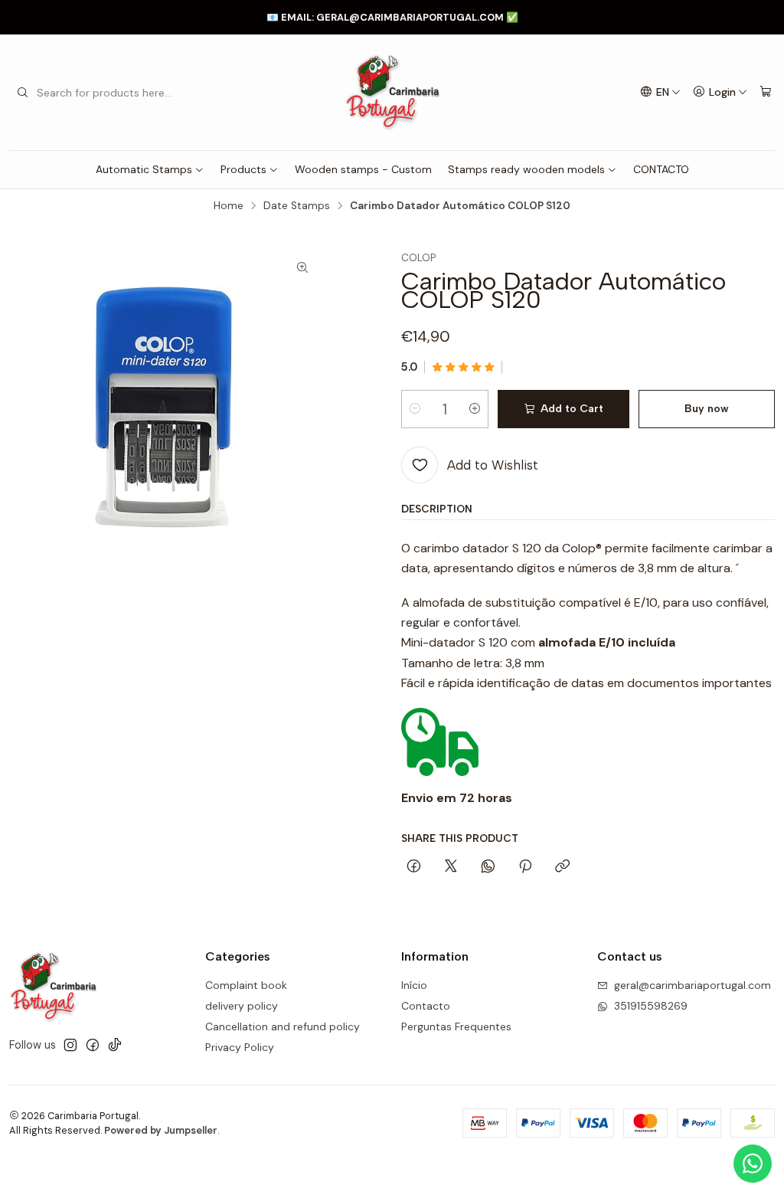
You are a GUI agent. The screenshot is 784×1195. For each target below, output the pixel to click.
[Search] (22, 92)
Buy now (706, 408)
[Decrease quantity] (415, 409)
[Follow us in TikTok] (114, 1045)
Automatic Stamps (144, 169)
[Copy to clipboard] (562, 867)
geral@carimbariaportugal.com (692, 985)
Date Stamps (296, 206)
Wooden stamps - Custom (363, 169)
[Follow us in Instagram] (70, 1045)
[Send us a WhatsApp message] (752, 1163)
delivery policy (241, 1006)
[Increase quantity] (475, 409)
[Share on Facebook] (413, 867)
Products (243, 169)
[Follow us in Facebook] (92, 1045)
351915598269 (651, 1006)
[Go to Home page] (392, 92)
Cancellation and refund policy (282, 1026)
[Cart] (765, 92)
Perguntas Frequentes (456, 1026)
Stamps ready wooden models (526, 169)
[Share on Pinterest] (525, 867)
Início (414, 985)
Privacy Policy (239, 1047)
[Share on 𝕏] (451, 867)
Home (228, 206)
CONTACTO (661, 169)
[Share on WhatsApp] (488, 867)
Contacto (425, 1006)
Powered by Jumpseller (160, 1130)
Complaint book (246, 985)
